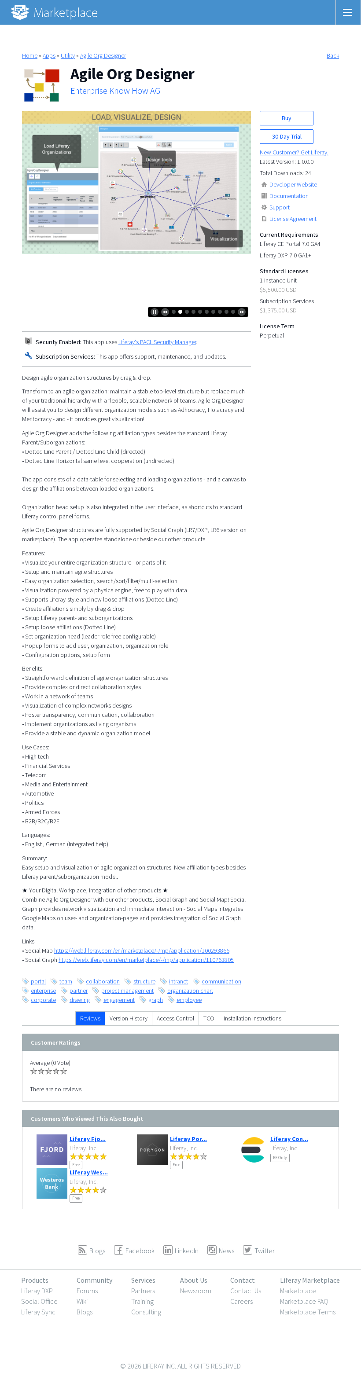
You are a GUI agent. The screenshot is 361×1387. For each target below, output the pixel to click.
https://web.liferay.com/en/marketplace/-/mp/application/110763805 (146, 960)
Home (29, 55)
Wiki (82, 1301)
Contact (242, 1280)
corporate (43, 1000)
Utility (68, 55)
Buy (286, 118)
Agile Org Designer (103, 55)
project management (127, 990)
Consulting (146, 1311)
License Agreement (293, 219)
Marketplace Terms (307, 1311)
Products (34, 1280)
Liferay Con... (289, 1139)
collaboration (103, 981)
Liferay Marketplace (310, 1280)
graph (155, 1000)
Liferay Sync (38, 1311)
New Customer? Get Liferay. (294, 152)
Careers (241, 1301)
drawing (80, 1000)
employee (189, 1000)
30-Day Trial (287, 136)
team (65, 981)
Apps (49, 55)
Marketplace (298, 1290)
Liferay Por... (188, 1139)
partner (79, 990)
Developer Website (293, 184)
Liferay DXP (37, 1290)
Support (279, 207)
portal (38, 981)
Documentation (289, 196)
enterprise (43, 990)
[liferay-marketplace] (55, 12)
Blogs (84, 1311)
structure (144, 981)
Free (76, 1164)
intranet (178, 981)
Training (142, 1301)
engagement (119, 1000)
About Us (193, 1280)
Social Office (39, 1301)
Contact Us (245, 1290)
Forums (87, 1290)
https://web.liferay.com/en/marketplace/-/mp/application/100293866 (141, 950)
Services (143, 1280)
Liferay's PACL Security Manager (157, 342)
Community (94, 1280)
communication (221, 981)
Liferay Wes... (89, 1172)
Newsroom (195, 1290)
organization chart (190, 990)
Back (333, 55)
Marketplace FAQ (304, 1301)
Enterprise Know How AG (115, 90)
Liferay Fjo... (88, 1139)
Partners (143, 1290)
